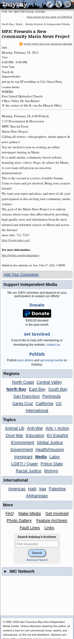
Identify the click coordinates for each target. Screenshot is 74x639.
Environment (22, 442)
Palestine (57, 488)
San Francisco (26, 396)
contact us (53, 344)
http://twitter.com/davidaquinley (20, 255)
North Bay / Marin (12, 24)
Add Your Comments (21, 274)
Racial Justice (28, 470)
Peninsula (51, 396)
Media (41, 456)
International (37, 410)
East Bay (37, 389)
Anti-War (35, 428)
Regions (11, 373)
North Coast (23, 382)
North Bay (16, 389)
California (44, 403)
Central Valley (49, 382)
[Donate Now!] (37, 313)
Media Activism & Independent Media (47, 24)
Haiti (32, 488)
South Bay (57, 389)
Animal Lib (14, 428)
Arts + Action (57, 428)
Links (49, 527)
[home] (35, 4)
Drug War (14, 435)
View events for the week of (49, 17)
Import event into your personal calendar (48, 43)
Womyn (51, 470)
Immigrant (23, 456)
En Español (57, 435)
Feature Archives (51, 520)
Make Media (29, 513)
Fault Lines (30, 527)
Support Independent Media (30, 284)
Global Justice (50, 442)
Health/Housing (49, 449)
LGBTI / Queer (24, 463)
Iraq (42, 488)
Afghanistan (37, 495)
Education (35, 435)
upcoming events (51, 360)
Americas (16, 488)
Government (21, 449)
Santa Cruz (22, 403)
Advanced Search (37, 559)
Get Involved (56, 513)
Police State (52, 463)
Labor (54, 456)
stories (25, 360)
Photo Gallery (19, 520)
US (59, 403)
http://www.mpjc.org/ (16, 240)
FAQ (10, 513)
